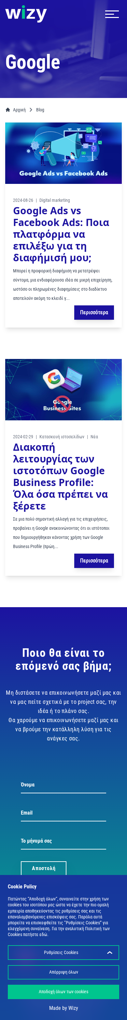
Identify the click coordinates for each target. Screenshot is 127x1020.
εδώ (43, 934)
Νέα (94, 436)
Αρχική (19, 109)
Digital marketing (54, 200)
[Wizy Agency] (26, 14)
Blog (40, 109)
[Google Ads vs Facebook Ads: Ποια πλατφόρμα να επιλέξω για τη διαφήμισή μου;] (63, 153)
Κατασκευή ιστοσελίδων (61, 436)
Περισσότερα (94, 312)
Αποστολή (43, 868)
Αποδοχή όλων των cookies (63, 991)
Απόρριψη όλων (63, 972)
